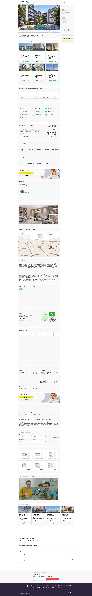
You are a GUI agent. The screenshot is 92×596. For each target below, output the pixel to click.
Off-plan (38, 585)
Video (55, 31)
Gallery (34, 31)
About (59, 587)
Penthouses (48, 588)
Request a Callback (26, 397)
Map (23, 31)
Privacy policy (26, 592)
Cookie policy (21, 592)
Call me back (52, 578)
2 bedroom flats (36, 131)
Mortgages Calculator (40, 587)
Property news (54, 588)
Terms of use (32, 592)
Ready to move (39, 588)
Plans (45, 31)
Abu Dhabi (44, 1)
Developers (52, 1)
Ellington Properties (64, 10)
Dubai (38, 1)
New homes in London (67, 585)
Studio (21, 131)
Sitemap (36, 592)
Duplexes (47, 587)
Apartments (63, 23)
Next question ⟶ (26, 136)
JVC (65, 13)
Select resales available (52, 35)
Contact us (60, 588)
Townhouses (54, 585)
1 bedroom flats (28, 131)
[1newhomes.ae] (23, 587)
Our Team (60, 585)
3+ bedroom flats (23, 133)
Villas (53, 587)
